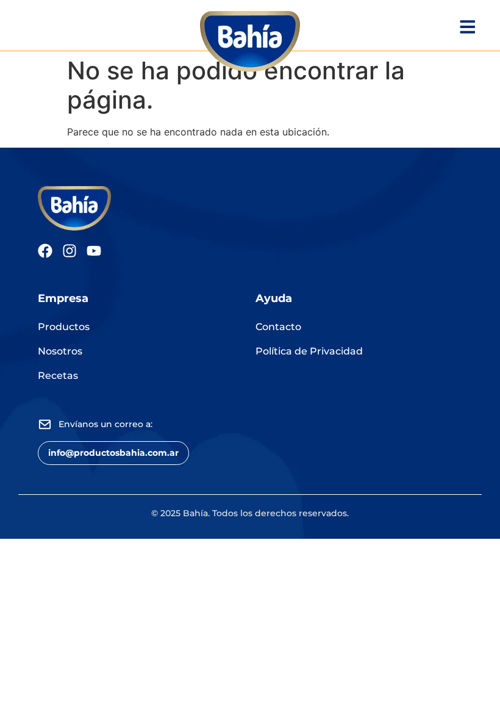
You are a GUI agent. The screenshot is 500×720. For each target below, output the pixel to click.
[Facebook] (45, 250)
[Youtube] (94, 250)
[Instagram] (69, 250)
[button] (113, 453)
